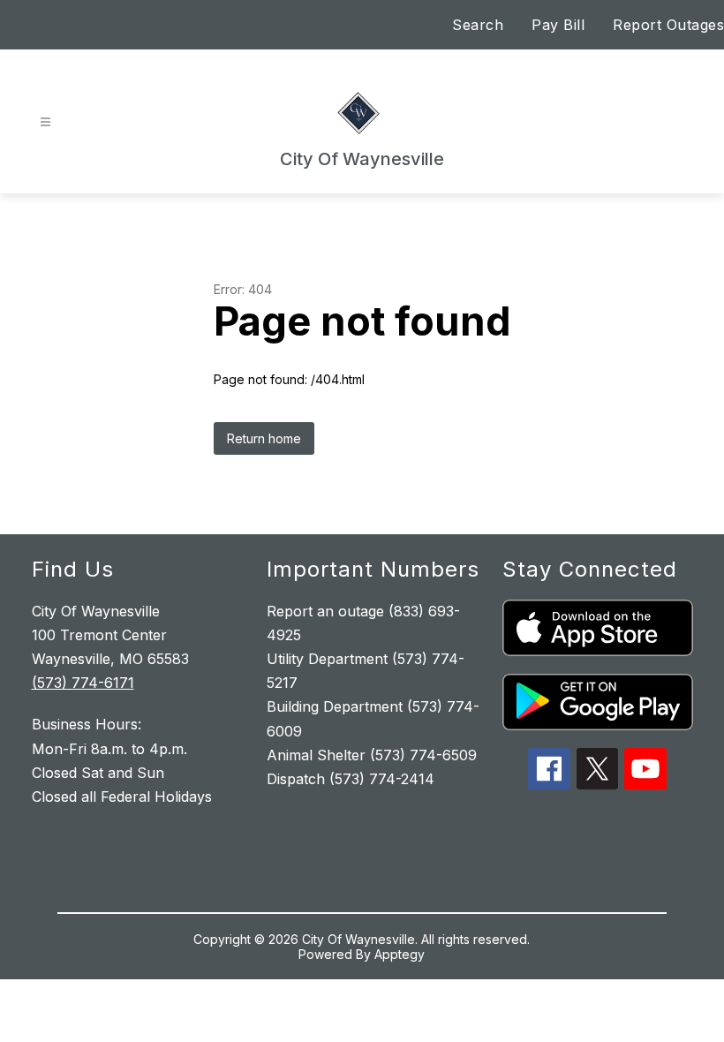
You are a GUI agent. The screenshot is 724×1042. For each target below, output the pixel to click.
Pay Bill (558, 25)
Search (477, 25)
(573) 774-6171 (83, 682)
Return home (264, 438)
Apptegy (399, 954)
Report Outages (668, 25)
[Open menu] (45, 122)
